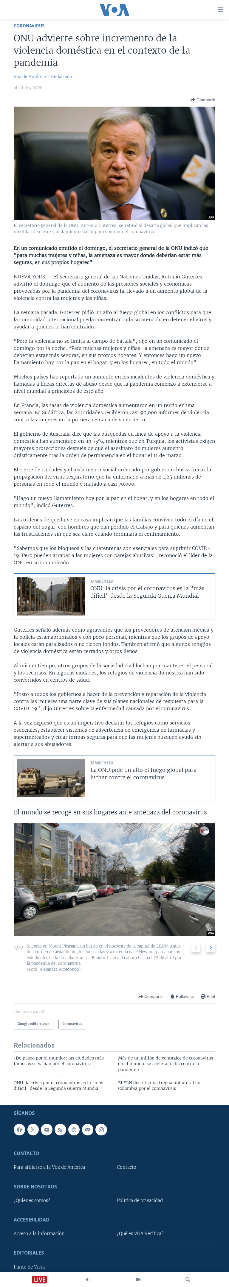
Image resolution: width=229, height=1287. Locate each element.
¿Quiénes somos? (32, 1200)
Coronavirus (29, 26)
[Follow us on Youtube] (46, 1129)
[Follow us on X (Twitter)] (33, 1129)
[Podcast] (74, 1129)
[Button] (203, 99)
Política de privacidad (140, 1200)
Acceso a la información (39, 1233)
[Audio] (88, 1279)
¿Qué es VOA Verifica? (140, 1233)
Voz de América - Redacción (43, 76)
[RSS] (60, 1129)
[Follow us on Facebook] (19, 1129)
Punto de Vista (29, 1267)
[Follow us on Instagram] (101, 1129)
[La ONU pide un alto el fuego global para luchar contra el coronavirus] (51, 778)
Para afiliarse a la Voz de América (49, 1167)
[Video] (138, 1279)
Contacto (126, 1167)
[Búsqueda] (188, 1279)
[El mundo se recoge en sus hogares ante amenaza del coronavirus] (114, 879)
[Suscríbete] (87, 1129)
